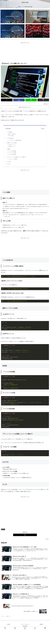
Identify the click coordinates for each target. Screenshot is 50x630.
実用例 (8, 149)
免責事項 (41, 624)
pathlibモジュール (11, 146)
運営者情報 (25, 626)
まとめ (8, 163)
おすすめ (9, 161)
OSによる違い (11, 135)
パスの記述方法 (10, 138)
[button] (43, 100)
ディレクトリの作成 (12, 152)
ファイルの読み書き (12, 154)
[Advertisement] (25, 52)
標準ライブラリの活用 (11, 142)
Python (3, 529)
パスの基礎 (9, 132)
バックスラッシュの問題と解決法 (14, 140)
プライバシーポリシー (25, 624)
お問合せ (8, 624)
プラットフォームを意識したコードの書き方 (16, 157)
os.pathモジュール (12, 144)
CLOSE (42, 128)
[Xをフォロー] (25, 535)
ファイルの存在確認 (12, 151)
